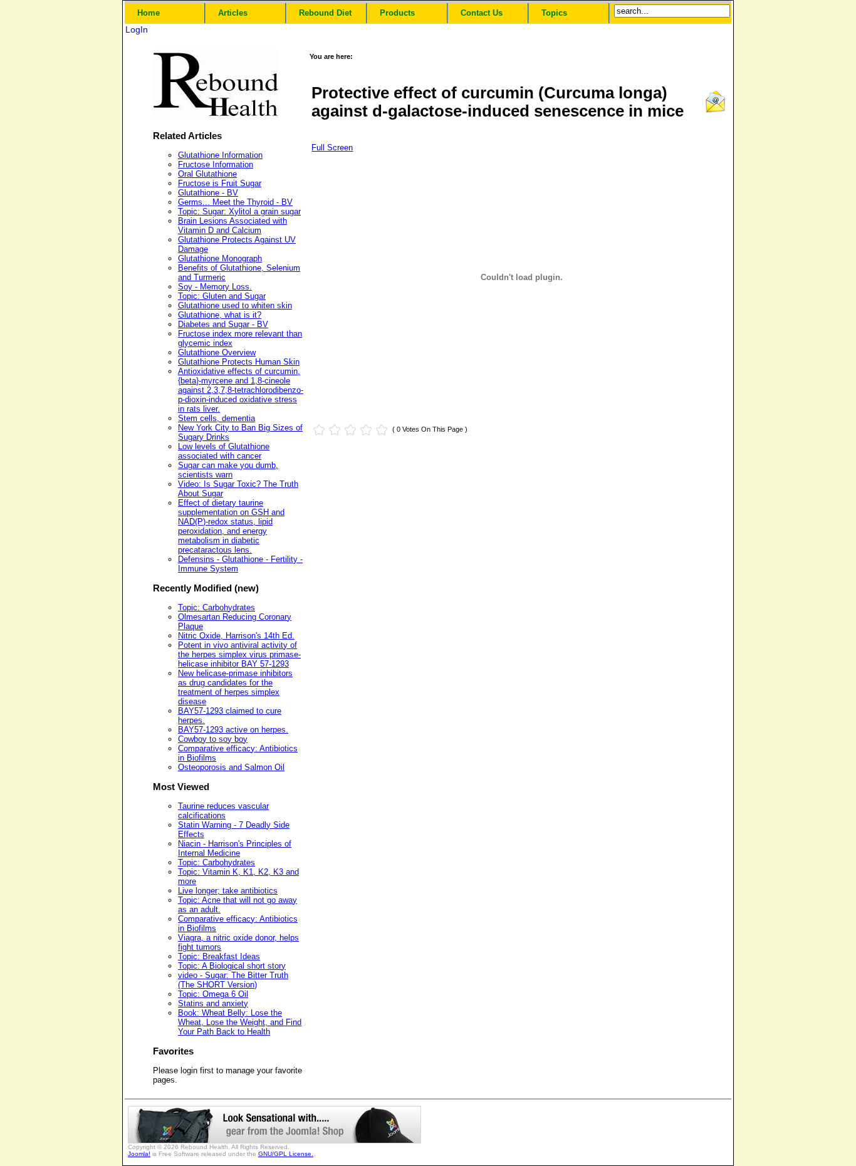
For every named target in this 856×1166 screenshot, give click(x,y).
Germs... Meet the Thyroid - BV (235, 202)
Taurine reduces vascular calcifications (223, 810)
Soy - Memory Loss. (215, 286)
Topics (554, 13)
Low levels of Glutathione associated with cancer (223, 451)
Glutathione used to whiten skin (235, 305)
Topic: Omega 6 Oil (213, 994)
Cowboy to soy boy (213, 739)
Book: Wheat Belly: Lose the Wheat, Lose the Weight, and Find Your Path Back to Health (239, 1022)
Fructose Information (215, 164)
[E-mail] (715, 110)
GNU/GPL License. (285, 1153)
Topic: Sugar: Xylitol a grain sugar (239, 211)
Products (397, 13)
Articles (233, 13)
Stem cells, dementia (216, 418)
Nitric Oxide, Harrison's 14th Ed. (236, 635)
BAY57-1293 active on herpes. (233, 729)
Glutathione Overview (217, 352)
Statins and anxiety (213, 1003)
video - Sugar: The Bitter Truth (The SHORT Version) (233, 980)
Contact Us (482, 13)
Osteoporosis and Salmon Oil (231, 767)
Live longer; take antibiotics (228, 890)
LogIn (136, 29)
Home (148, 13)
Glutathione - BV (208, 192)
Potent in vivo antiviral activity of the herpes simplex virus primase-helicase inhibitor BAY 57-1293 (239, 654)
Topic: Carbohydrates (216, 607)
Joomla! (139, 1153)
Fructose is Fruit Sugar (219, 183)
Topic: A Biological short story (232, 966)
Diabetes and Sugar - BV (223, 324)
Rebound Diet (325, 13)
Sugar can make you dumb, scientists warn (228, 470)
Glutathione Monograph (220, 258)
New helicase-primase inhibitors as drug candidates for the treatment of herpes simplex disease (235, 687)
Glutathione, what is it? (219, 315)
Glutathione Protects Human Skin (239, 362)
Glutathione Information (220, 155)
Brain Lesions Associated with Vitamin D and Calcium (232, 225)
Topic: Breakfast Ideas (219, 956)
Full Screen (332, 147)
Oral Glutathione (207, 174)
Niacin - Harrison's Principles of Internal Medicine (234, 848)
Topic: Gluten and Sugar (222, 296)
